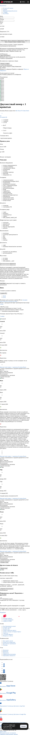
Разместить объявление (9, 642)
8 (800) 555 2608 (7, 621)
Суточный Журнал (8, 634)
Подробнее (3, 612)
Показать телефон (5, 63)
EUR (4, 297)
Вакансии (5, 651)
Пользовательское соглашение (8, 733)
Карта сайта (3, 731)
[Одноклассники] (4, 664)
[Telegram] (4, 662)
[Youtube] (4, 670)
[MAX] (4, 666)
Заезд (1, 16)
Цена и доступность (5, 55)
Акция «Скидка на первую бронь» (12, 631)
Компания (5, 650)
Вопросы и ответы (8, 635)
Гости (1, 22)
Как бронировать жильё (9, 626)
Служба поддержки (8, 619)
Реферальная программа (9, 654)
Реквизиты (6, 653)
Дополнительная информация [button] (8, 263)
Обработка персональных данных (9, 734)
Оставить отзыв (4, 562)
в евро (2, 304)
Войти (23, 1)
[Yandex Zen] (4, 672)
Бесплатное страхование (9, 643)
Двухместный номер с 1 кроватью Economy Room (13, 367)
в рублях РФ (3, 293)
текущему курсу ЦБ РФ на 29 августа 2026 (13, 300)
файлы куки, (12, 724)
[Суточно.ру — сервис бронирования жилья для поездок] (7, 2)
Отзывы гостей (7, 627)
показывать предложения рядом (10, 311)
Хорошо (23, 726)
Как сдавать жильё (8, 641)
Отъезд (2, 19)
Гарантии (5, 633)
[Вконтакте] (4, 668)
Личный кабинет (7, 618)
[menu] (28, 2)
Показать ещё (4, 568)
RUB (4, 296)
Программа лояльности (9, 655)
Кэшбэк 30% (6, 629)
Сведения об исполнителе (7, 588)
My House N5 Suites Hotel (22, 110)
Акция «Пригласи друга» (9, 630)
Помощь (5, 645)
